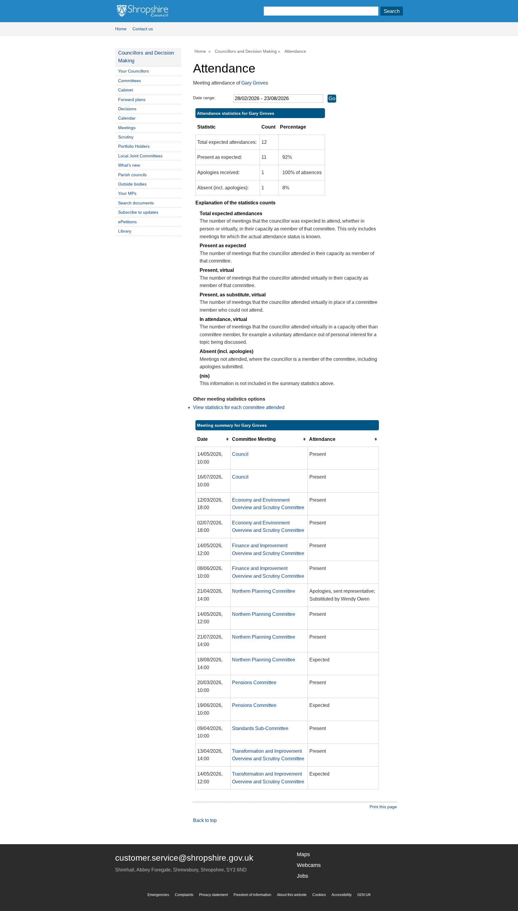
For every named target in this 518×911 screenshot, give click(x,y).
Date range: (204, 97)
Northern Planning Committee (263, 591)
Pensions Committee (254, 682)
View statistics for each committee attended (238, 407)
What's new (129, 165)
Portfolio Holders (134, 146)
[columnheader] (213, 439)
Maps (303, 854)
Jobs (302, 876)
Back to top (205, 820)
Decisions (127, 108)
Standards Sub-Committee (260, 728)
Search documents (136, 202)
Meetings (126, 127)
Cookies (319, 895)
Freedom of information (252, 895)
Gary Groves (254, 82)
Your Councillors (133, 71)
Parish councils (132, 174)
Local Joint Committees (140, 155)
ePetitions (127, 221)
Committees (129, 80)
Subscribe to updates (138, 212)
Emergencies (158, 895)
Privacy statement (213, 895)
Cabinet (125, 90)
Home (121, 28)
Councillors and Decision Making (246, 51)
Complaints (184, 895)
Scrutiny (125, 137)
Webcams (309, 865)
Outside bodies (132, 184)
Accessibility (342, 895)
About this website (292, 895)
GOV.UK (364, 895)
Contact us (142, 28)
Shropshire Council (142, 11)
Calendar (126, 118)
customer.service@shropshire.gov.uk (184, 857)
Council (240, 454)
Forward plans (131, 99)
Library (124, 231)
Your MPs (127, 193)
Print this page (383, 806)
